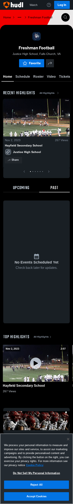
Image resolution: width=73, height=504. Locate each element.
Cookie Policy (34, 465)
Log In (62, 5)
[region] (36, 468)
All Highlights (47, 93)
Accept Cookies (36, 496)
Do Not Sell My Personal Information (36, 473)
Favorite (35, 63)
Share (15, 159)
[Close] (68, 439)
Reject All (36, 484)
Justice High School (27, 152)
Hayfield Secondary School (23, 145)
